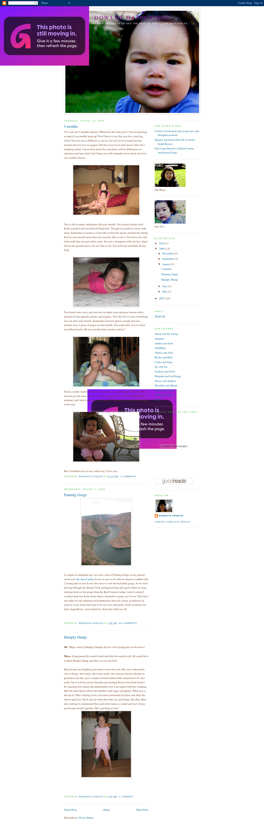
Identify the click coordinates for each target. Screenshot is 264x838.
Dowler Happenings (132, 17)
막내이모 (160, 316)
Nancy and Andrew (165, 381)
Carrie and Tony (164, 362)
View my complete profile (173, 522)
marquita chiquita (171, 516)
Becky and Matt (164, 357)
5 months (71, 126)
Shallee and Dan (164, 395)
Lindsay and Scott (165, 371)
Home (106, 810)
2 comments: (129, 476)
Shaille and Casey (165, 390)
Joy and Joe (161, 366)
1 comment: (126, 797)
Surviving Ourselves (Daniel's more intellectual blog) (174, 150)
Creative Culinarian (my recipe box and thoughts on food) (177, 133)
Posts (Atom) (86, 817)
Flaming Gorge (75, 494)
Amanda (159, 338)
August (166, 264)
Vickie (158, 399)
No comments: (128, 623)
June (165, 286)
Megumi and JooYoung (168, 376)
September (168, 259)
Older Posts (142, 810)
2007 (162, 298)
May (165, 291)
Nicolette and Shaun (166, 385)
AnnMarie (160, 348)
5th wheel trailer (85, 579)
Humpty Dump (75, 637)
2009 (162, 248)
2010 (162, 243)
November (168, 253)
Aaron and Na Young (166, 334)
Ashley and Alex (164, 352)
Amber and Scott (164, 343)
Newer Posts (70, 810)
